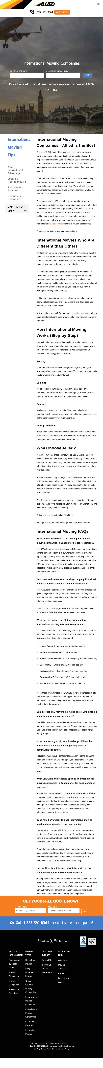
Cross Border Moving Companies (31, 1013)
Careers (62, 973)
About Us (62, 960)
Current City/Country (19, 71)
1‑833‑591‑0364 (36, 923)
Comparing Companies (14, 197)
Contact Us (47, 960)
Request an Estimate (15, 189)
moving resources (81, 313)
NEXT (88, 75)
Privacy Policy (46, 1049)
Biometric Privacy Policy (60, 1049)
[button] (98, 4)
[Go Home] (16, 4)
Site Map (37, 1049)
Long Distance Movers (29, 972)
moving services (55, 224)
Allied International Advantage (15, 170)
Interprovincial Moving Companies (31, 1001)
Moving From (21, 907)
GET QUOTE (62, 12)
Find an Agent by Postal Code (15, 964)
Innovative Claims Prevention (47, 968)
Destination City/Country (57, 71)
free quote (49, 515)
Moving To (52, 907)
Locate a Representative (17, 180)
